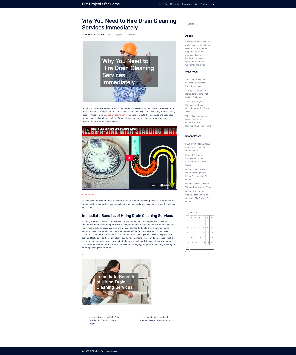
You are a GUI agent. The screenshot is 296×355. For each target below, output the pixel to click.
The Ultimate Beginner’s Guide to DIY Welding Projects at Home (196, 82)
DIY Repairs (174, 4)
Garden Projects (201, 4)
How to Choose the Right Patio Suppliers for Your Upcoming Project (104, 320)
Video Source (88, 194)
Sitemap (113, 351)
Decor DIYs (163, 4)
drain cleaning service (118, 115)
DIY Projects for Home (101, 4)
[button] (213, 4)
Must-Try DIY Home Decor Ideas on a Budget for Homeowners (197, 147)
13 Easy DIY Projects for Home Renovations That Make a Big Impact (196, 93)
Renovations (187, 4)
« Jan (188, 251)
